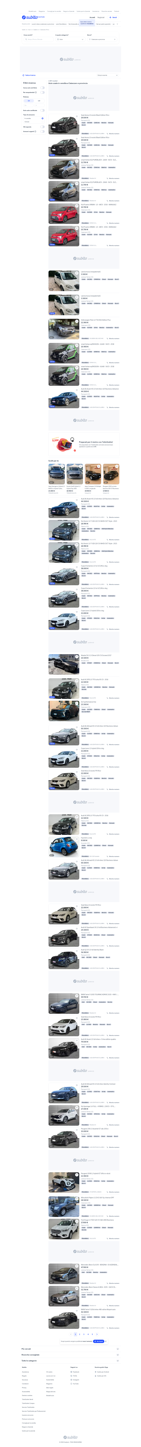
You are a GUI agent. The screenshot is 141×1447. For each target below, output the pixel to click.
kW (39, 101)
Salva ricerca (30, 75)
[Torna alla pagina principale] (34, 17)
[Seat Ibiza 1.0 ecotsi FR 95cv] (83, 779)
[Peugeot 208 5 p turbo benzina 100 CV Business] (111, 479)
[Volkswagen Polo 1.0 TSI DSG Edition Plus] (83, 330)
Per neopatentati (28, 92)
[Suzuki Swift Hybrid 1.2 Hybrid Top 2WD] (75, 479)
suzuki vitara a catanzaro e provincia (43, 24)
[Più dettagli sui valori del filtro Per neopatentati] (36, 92)
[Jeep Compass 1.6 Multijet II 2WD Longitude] (93, 479)
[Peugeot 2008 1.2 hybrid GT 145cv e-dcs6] (83, 1183)
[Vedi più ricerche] (117, 24)
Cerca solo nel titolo (30, 88)
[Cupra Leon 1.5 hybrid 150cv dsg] (83, 619)
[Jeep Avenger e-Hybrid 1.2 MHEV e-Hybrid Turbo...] (56, 479)
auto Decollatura (61, 24)
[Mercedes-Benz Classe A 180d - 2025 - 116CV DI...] (83, 1296)
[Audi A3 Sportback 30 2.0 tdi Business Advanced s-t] (83, 936)
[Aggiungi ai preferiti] (76, 116)
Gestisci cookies (27, 1395)
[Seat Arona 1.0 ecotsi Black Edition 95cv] (83, 124)
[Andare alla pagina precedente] (71, 1334)
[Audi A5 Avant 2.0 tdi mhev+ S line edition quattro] (83, 1048)
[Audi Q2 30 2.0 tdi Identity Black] (83, 958)
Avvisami (100, 1341)
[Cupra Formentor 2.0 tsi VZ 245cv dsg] (83, 575)
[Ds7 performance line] (83, 712)
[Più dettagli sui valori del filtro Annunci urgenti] (35, 131)
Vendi (114, 17)
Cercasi (27, 122)
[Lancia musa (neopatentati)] (83, 281)
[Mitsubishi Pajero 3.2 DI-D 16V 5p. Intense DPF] (83, 1206)
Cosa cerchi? (28, 35)
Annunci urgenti (28, 131)
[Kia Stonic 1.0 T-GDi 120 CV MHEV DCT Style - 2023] (83, 530)
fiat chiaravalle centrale (76, 24)
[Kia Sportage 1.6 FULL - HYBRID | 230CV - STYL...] (83, 1115)
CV (29, 101)
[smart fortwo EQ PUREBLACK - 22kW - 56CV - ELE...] (83, 169)
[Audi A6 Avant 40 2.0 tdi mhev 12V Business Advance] (83, 398)
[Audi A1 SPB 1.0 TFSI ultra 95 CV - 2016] (83, 688)
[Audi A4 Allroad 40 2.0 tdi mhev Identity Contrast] (83, 1093)
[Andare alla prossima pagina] (97, 1334)
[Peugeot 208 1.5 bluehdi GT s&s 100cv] (83, 1137)
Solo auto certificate (30, 110)
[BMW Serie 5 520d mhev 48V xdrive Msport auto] (83, 1318)
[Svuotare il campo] (115, 39)
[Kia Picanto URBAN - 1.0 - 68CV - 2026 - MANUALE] (83, 213)
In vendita (28, 118)
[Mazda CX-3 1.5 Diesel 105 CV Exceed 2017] (83, 665)
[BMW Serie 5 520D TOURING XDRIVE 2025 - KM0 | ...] (83, 1003)
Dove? (89, 35)
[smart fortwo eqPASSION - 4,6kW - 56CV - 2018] (83, 353)
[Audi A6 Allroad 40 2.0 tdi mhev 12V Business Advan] (83, 735)
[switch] (42, 87)
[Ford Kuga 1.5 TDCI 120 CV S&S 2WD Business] (83, 1229)
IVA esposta (27, 127)
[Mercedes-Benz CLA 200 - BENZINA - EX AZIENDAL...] (83, 1273)
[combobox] (40, 39)
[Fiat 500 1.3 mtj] (83, 847)
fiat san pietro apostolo (103, 24)
